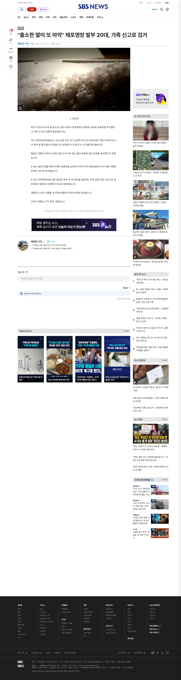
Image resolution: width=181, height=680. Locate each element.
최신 (19, 609)
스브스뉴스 (109, 625)
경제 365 (87, 619)
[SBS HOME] (167, 2)
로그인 (149, 3)
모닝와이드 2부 (45, 619)
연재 (85, 604)
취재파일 (90, 17)
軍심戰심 (65, 609)
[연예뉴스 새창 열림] (151, 99)
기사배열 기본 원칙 (114, 667)
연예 (81, 17)
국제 (54, 17)
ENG (141, 3)
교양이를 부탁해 (111, 615)
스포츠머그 (109, 609)
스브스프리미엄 (154, 604)
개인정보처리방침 (70, 653)
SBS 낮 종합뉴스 (67, 633)
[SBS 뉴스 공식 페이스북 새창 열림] (158, 652)
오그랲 (135, 529)
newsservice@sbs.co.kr (91, 666)
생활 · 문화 (21, 625)
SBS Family (124, 653)
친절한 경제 (87, 615)
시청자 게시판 (131, 631)
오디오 (64, 618)
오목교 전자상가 (111, 633)
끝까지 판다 (87, 633)
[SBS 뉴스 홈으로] (93, 6)
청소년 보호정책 (128, 667)
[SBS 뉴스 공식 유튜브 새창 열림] (153, 653)
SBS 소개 (22, 653)
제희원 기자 (36, 241)
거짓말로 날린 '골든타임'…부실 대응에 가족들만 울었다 (52, 248)
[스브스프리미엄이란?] (152, 479)
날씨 (128, 609)
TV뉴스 (100, 17)
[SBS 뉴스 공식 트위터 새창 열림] (162, 652)
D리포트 (86, 622)
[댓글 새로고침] (26, 272)
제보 (128, 612)
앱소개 (129, 625)
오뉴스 (42, 625)
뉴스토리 (42, 631)
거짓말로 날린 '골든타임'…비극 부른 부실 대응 (49, 245)
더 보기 (125, 330)
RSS (129, 628)
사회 (47, 17)
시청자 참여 (36, 653)
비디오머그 (109, 604)
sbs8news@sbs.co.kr (95, 662)
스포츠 (73, 17)
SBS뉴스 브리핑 (67, 630)
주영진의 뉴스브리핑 (46, 622)
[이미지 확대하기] (20, 108)
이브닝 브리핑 (66, 612)
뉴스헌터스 (43, 612)
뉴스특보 (42, 634)
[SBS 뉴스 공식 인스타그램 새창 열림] (167, 652)
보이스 (64, 626)
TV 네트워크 (22, 634)
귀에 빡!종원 (110, 612)
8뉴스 (26, 17)
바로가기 (130, 604)
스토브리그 (109, 619)
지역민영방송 (140, 653)
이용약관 (57, 653)
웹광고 (48, 653)
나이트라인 (43, 628)
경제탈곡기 (136, 515)
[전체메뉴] (19, 17)
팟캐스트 (152, 612)
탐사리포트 (87, 628)
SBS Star (153, 628)
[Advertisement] (74, 314)
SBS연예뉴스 (154, 625)
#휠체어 (155, 9)
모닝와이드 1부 (44, 615)
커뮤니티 (152, 615)
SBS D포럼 (153, 632)
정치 (34, 17)
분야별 (20, 604)
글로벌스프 (136, 486)
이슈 (19, 638)
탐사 (85, 636)
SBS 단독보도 (88, 612)
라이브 (129, 615)
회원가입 (158, 3)
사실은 (86, 609)
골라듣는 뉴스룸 (67, 623)
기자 (128, 622)
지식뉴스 (152, 609)
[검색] (161, 9)
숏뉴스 (129, 619)
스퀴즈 (151, 619)
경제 (41, 17)
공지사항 (130, 639)
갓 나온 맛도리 (110, 630)
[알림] (167, 9)
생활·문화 (63, 17)
